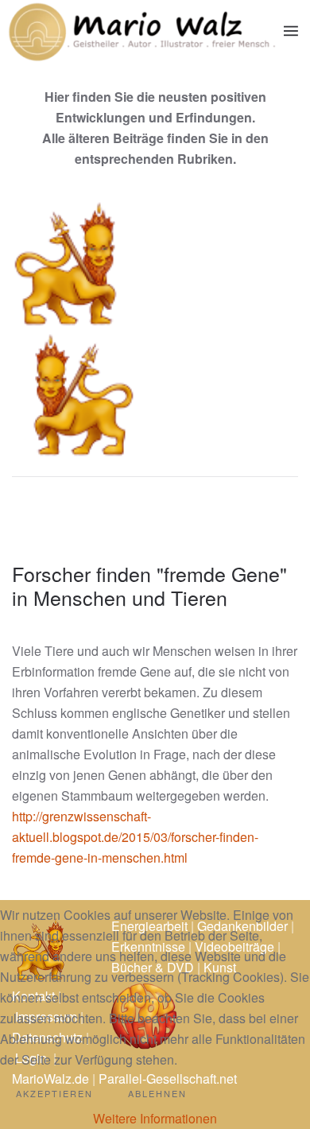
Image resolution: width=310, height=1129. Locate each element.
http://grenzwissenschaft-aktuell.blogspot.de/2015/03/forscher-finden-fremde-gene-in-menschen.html (135, 837)
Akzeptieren (54, 1093)
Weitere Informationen (155, 1118)
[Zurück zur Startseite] (142, 31)
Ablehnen (157, 1093)
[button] (291, 31)
